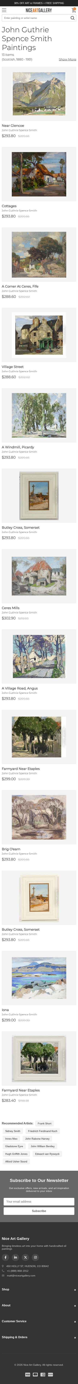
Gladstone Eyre (14, 1146)
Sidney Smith (12, 1131)
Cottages (9, 206)
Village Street (13, 367)
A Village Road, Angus (20, 688)
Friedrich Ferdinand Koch (42, 1131)
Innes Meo (11, 1138)
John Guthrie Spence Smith (19, 130)
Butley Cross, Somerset (21, 528)
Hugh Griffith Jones (16, 1153)
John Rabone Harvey (37, 1138)
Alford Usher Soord (16, 1161)
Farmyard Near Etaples (21, 769)
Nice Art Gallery (39, 10)
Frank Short (44, 1123)
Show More (67, 59)
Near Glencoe (13, 126)
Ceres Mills (10, 608)
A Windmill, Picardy (18, 447)
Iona (5, 1010)
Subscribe (39, 1211)
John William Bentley (43, 1146)
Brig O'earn (11, 849)
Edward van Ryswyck (47, 1153)
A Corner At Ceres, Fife (20, 286)
